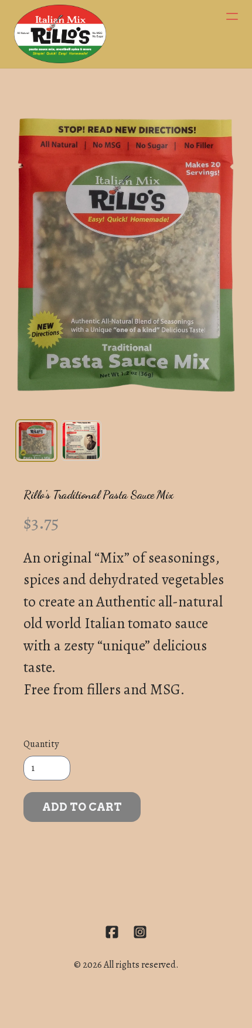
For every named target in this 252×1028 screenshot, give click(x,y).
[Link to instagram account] (140, 932)
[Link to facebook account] (112, 932)
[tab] (36, 440)
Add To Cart (82, 807)
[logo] (60, 34)
